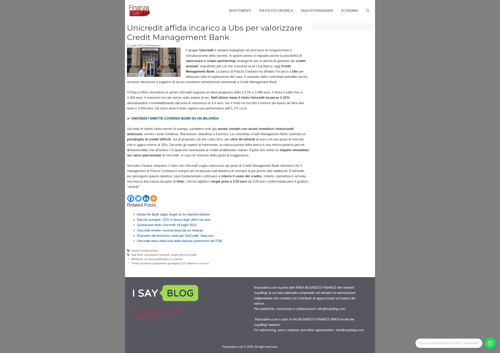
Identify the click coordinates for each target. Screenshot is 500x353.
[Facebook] (130, 198)
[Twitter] (138, 198)
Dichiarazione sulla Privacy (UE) (156, 311)
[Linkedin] (146, 198)
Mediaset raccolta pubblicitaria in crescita (156, 259)
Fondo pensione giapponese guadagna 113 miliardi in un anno (170, 263)
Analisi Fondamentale (144, 250)
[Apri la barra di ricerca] (367, 11)
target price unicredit (183, 254)
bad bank (137, 254)
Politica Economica (276, 10)
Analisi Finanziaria (317, 10)
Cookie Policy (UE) (147, 318)
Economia (349, 10)
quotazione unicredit (157, 254)
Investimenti (240, 10)
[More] (153, 198)
